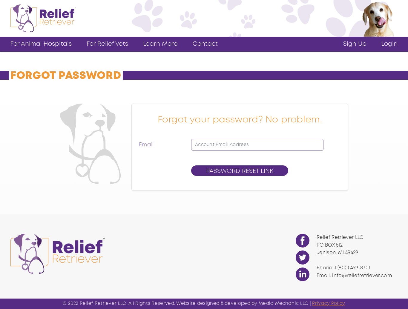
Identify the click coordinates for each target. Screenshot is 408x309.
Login (389, 44)
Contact (205, 44)
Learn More (160, 44)
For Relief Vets (107, 44)
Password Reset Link (239, 171)
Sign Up (354, 44)
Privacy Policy (328, 304)
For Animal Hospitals (41, 44)
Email (146, 144)
